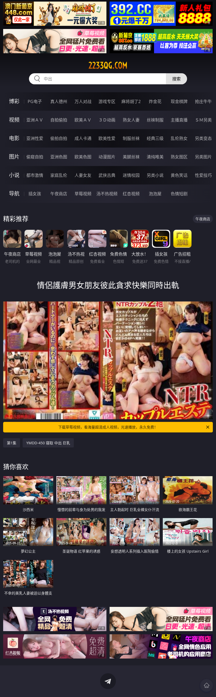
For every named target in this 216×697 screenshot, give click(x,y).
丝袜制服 (155, 120)
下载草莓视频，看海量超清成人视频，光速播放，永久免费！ (108, 427)
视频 (14, 119)
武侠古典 (107, 175)
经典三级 (155, 138)
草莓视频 (83, 194)
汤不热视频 (106, 194)
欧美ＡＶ (83, 120)
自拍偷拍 (58, 120)
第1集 (11, 442)
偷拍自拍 (58, 138)
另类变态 (203, 138)
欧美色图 (83, 157)
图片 (14, 156)
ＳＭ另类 (203, 120)
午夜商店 (58, 194)
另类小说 (155, 175)
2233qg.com (108, 65)
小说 (14, 175)
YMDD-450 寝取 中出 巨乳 (48, 442)
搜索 (176, 79)
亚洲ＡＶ (34, 120)
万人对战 (83, 101)
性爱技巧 (203, 175)
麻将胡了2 (131, 101)
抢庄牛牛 (203, 101)
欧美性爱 (107, 138)
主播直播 (179, 120)
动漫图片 (107, 157)
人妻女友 (83, 175)
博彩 (14, 101)
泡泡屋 (155, 194)
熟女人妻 (131, 120)
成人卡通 (83, 138)
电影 (14, 138)
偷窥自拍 (34, 157)
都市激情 (34, 175)
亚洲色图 (58, 157)
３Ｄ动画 (107, 120)
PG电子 (35, 101)
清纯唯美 (155, 157)
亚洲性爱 (34, 138)
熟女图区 (179, 157)
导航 (14, 193)
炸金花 (155, 101)
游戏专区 (107, 101)
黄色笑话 (179, 175)
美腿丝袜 (131, 157)
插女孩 (34, 194)
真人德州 (58, 101)
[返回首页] (206, 685)
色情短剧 (179, 194)
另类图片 (203, 157)
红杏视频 (131, 194)
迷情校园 (131, 175)
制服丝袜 (131, 138)
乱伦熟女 (179, 138)
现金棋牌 (179, 101)
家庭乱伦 (58, 175)
